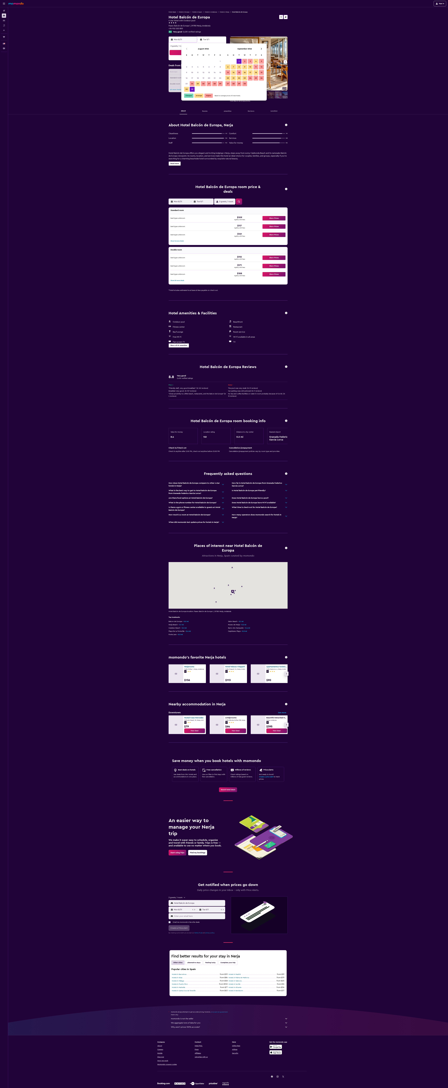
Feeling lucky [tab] (210, 962)
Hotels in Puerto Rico (180, 984)
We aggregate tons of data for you (185, 1023)
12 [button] (203, 72)
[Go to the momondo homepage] (16, 3)
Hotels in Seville (234, 984)
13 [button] (209, 72)
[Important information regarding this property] (286, 420)
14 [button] (214, 72)
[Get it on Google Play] (275, 1047)
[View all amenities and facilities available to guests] (286, 313)
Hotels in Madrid (235, 974)
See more (282, 713)
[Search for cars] (4, 20)
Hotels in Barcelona (179, 974)
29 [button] (220, 84)
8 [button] (220, 67)
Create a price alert (266, 777)
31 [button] (192, 89)
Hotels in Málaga (178, 981)
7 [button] (214, 67)
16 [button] (186, 78)
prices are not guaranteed (219, 1012)
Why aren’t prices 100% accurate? (185, 1027)
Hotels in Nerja (224, 12)
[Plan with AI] (4, 30)
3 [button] (192, 67)
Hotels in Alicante (235, 987)
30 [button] (187, 89)
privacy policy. (210, 933)
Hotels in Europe (184, 12)
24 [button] (192, 84)
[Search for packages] (4, 25)
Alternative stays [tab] (193, 962)
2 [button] (186, 67)
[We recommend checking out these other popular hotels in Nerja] (286, 657)
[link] (194, 730)
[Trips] (4, 37)
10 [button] (192, 72)
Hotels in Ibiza (177, 977)
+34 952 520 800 (176, 28)
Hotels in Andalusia (211, 12)
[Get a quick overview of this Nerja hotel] (286, 125)
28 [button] (215, 84)
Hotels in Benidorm (236, 991)
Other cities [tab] (177, 962)
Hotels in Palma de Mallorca (239, 977)
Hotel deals (172, 12)
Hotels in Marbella (178, 987)
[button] (4, 3)
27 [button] (209, 84)
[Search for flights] (4, 10)
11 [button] (197, 72)
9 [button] (186, 72)
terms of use (198, 933)
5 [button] (203, 67)
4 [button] (197, 67)
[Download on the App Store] (275, 1052)
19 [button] (203, 78)
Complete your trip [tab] (227, 962)
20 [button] (209, 78)
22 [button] (220, 78)
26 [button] (203, 84)
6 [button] (209, 67)
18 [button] (198, 78)
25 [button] (198, 84)
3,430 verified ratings (192, 32)
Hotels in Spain (197, 12)
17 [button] (192, 78)
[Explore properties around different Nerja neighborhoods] (286, 704)
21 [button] (214, 78)
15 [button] (220, 72)
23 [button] (187, 84)
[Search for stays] (4, 15)
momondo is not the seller (182, 1019)
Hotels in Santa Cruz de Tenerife (184, 991)
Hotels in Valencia (235, 981)
